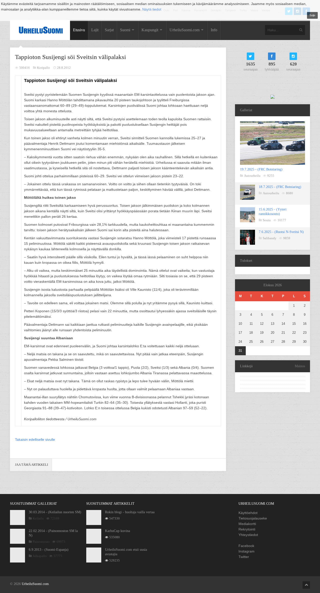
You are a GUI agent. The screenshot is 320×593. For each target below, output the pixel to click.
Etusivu (79, 30)
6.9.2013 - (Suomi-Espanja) (48, 550)
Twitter (243, 557)
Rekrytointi (246, 529)
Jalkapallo (40, 556)
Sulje (312, 15)
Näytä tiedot (151, 9)
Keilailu (38, 518)
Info (214, 30)
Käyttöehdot (248, 513)
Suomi (125, 30)
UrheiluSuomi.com (185, 30)
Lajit (94, 30)
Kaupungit (150, 30)
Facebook (246, 546)
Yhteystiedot (248, 535)
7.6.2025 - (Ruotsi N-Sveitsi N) (281, 232)
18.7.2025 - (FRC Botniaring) (280, 187)
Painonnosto (41, 542)
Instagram (246, 551)
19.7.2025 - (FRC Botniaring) (261, 169)
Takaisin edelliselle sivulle (35, 440)
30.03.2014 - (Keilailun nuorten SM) (55, 512)
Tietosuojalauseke (252, 518)
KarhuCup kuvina (117, 531)
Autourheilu (252, 176)
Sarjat (109, 30)
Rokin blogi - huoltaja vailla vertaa (129, 512)
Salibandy (269, 238)
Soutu (267, 220)
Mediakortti (247, 524)
